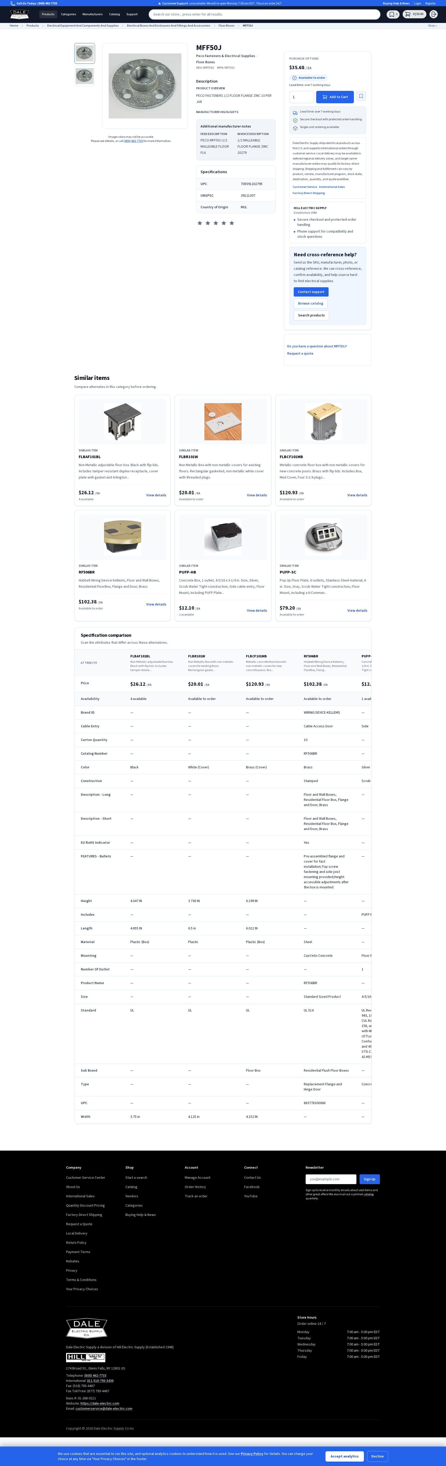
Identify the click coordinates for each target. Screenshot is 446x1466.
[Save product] (361, 96)
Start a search (136, 1177)
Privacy (71, 1270)
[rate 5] (231, 223)
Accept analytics (345, 1456)
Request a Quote (79, 1224)
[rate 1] (199, 223)
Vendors (131, 1196)
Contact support (311, 291)
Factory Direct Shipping (309, 193)
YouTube (251, 1196)
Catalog (114, 14)
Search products (311, 315)
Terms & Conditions (81, 1279)
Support (132, 14)
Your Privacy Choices (82, 1289)
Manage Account (197, 1177)
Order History (195, 1187)
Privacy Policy (252, 1453)
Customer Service (305, 187)
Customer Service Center (85, 1177)
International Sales (332, 187)
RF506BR (87, 572)
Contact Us (252, 1177)
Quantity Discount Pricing (85, 1205)
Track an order (196, 1196)
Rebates (72, 1261)
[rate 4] (223, 223)
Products (48, 14)
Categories (68, 14)
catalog (368, 1194)
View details (156, 495)
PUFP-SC (288, 572)
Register (430, 4)
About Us (73, 1187)
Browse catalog (310, 303)
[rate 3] (215, 223)
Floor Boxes (205, 62)
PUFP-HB (187, 572)
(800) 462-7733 (47, 3)
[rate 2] (207, 223)
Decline (377, 1456)
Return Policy (76, 1242)
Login (417, 4)
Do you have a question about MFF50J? (317, 346)
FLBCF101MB (291, 457)
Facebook (252, 1187)
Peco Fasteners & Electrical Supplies (225, 56)
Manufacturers (93, 14)
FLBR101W (188, 457)
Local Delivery (76, 1233)
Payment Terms (78, 1252)
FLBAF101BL (90, 457)
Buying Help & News (396, 4)
